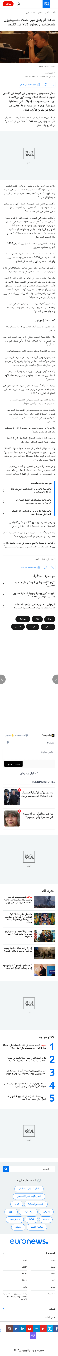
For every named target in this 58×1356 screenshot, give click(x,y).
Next (53, 1274)
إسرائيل (22, 619)
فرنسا (31, 1220)
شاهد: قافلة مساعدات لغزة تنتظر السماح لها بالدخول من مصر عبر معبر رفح (33, 502)
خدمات (52, 1309)
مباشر (8, 3)
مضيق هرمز (15, 1220)
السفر (53, 1281)
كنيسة (32, 627)
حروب (45, 1220)
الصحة (24, 1274)
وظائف (18, 1227)
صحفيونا (51, 1294)
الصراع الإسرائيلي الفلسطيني (29, 1196)
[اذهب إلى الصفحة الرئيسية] (46, 4)
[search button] (6, 1169)
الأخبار (47, 13)
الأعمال (52, 1267)
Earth (24, 1267)
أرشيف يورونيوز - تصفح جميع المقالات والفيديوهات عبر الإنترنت (15, 1296)
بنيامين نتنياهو (37, 1227)
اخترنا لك (48, 891)
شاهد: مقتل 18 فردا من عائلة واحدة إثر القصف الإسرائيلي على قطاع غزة (32, 513)
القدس (18, 627)
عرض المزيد (50, 1317)
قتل (37, 619)
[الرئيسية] (54, 12)
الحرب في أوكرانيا (36, 1204)
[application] (29, 47)
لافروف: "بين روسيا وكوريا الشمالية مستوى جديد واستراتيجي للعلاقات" (34, 595)
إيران (17, 1204)
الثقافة (24, 1281)
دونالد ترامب (28, 1212)
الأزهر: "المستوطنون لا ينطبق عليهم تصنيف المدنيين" (34, 584)
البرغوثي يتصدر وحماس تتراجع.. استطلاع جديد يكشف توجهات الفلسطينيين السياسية (34, 606)
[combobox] (29, 1169)
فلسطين (48, 627)
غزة (49, 619)
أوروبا (53, 1260)
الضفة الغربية (30, 13)
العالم (40, 13)
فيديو (53, 1287)
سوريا (11, 1212)
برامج (25, 1287)
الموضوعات (50, 1253)
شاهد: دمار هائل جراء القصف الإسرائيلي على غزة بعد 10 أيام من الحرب (31, 490)
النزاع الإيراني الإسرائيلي (29, 1189)
